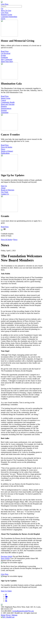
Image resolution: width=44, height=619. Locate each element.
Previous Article (6, 556)
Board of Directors (7, 190)
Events (3, 55)
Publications (5, 153)
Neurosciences (6, 108)
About (3, 188)
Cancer (3, 100)
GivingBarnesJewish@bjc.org (23, 611)
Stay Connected (6, 59)
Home (3, 615)
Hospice (4, 106)
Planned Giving (6, 15)
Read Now (5, 51)
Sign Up (4, 186)
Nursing (4, 110)
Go (2, 8)
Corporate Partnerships (9, 17)
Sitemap (14, 615)
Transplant (4, 112)
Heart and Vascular (7, 104)
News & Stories (6, 147)
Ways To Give (6, 10)
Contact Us (5, 194)
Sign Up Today (6, 591)
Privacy (8, 615)
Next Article (5, 558)
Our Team (4, 192)
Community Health (8, 102)
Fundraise (4, 57)
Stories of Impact (7, 151)
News (3, 149)
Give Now (4, 4)
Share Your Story (7, 61)
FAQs (3, 19)
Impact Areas (5, 98)
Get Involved (5, 53)
